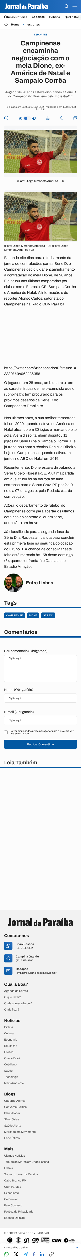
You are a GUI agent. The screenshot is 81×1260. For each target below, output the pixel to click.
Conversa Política (15, 1107)
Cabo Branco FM (15, 1180)
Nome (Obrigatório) (18, 689)
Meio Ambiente (14, 1083)
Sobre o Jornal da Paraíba (21, 1174)
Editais (8, 1168)
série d (48, 615)
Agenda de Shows (16, 991)
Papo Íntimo (12, 1138)
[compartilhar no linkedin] (42, 1254)
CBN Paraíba (12, 1186)
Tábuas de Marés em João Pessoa (26, 1162)
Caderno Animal (14, 1100)
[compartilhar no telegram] (25, 1254)
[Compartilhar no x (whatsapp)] (16, 1254)
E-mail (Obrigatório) (19, 712)
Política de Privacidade (18, 1211)
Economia (10, 1039)
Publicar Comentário (40, 744)
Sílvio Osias (11, 1119)
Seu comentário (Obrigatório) (26, 651)
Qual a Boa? (12, 1058)
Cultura (9, 1033)
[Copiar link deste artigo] (51, 1254)
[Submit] (66, 6)
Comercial (10, 1199)
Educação (10, 1046)
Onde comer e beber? (18, 1003)
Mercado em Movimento (20, 1131)
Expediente (11, 1193)
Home (15, 24)
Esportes (38, 17)
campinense (14, 615)
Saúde (8, 1070)
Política (54, 17)
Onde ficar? (11, 1009)
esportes (33, 24)
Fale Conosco (13, 1205)
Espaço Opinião (14, 1217)
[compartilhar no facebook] (34, 1254)
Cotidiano (10, 1064)
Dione (33, 615)
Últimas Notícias (15, 17)
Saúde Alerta (12, 1125)
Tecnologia (11, 1077)
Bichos (8, 1027)
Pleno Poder (12, 1113)
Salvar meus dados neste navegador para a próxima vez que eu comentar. (42, 732)
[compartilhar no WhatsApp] (6, 1254)
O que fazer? (12, 997)
